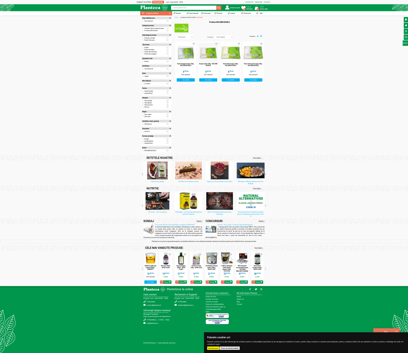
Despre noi (240, 299)
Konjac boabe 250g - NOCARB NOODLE (208, 64)
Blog (238, 302)
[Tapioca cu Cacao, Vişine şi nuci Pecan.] (220, 171)
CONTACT (267, 2)
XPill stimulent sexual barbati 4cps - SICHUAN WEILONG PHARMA (242, 268)
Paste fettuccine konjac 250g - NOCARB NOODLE (253, 64)
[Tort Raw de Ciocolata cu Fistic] (189, 171)
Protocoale (206, 13)
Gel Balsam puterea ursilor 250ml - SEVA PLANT (212, 267)
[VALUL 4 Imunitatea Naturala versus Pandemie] (220, 201)
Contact (239, 304)
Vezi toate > (258, 248)
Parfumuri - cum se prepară (157, 212)
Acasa (239, 296)
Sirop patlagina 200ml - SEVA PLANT (181, 267)
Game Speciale (193, 13)
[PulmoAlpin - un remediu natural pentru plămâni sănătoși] (189, 201)
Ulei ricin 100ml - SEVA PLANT (166, 266)
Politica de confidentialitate (215, 304)
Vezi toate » (257, 158)
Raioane (178, 13)
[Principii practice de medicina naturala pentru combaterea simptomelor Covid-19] (251, 201)
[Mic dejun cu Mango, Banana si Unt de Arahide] (251, 171)
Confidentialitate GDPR (213, 309)
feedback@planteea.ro (185, 305)
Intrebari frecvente (212, 299)
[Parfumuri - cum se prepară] (157, 201)
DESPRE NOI (249, 2)
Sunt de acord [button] (213, 348)
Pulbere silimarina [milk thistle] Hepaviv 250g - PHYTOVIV (227, 268)
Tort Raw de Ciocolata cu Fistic (188, 181)
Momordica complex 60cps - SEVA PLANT (257, 267)
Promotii (219, 13)
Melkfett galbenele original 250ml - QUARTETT (150, 267)
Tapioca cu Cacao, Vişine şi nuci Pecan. (219, 181)
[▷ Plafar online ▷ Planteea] (152, 7)
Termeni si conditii (212, 302)
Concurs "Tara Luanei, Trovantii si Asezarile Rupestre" (235, 225)
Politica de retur (211, 296)
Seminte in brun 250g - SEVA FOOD (196, 266)
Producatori (247, 13)
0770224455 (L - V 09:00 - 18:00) (157, 320)
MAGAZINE (258, 2)
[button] (142, 173)
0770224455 (150, 302)
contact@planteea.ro (153, 305)
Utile (261, 13)
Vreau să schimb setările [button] (230, 348)
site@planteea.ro (152, 323)
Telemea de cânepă (157, 181)
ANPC (208, 312)
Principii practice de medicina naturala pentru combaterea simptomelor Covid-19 (250, 214)
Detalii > (199, 221)
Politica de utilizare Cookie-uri (215, 307)
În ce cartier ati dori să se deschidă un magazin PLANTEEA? (175, 225)
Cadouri (232, 13)
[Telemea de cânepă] (157, 171)
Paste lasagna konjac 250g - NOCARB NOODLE (185, 64)
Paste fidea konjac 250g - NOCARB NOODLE (231, 64)
